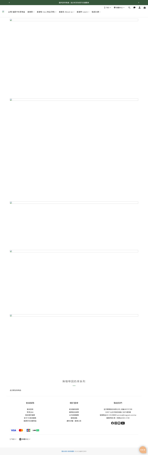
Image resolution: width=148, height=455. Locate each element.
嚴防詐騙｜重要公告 (74, 421)
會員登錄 (30, 409)
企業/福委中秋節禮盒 (16, 12)
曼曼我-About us (66, 12)
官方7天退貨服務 (30, 418)
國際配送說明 (74, 412)
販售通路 (74, 418)
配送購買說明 (74, 409)
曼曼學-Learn (82, 12)
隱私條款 (64, 451)
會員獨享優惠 (30, 415)
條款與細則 (70, 451)
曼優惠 (30, 12)
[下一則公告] (139, 3)
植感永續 (95, 12)
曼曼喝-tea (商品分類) (46, 12)
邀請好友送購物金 (30, 421)
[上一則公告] (9, 3)
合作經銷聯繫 (74, 415)
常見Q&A (30, 412)
